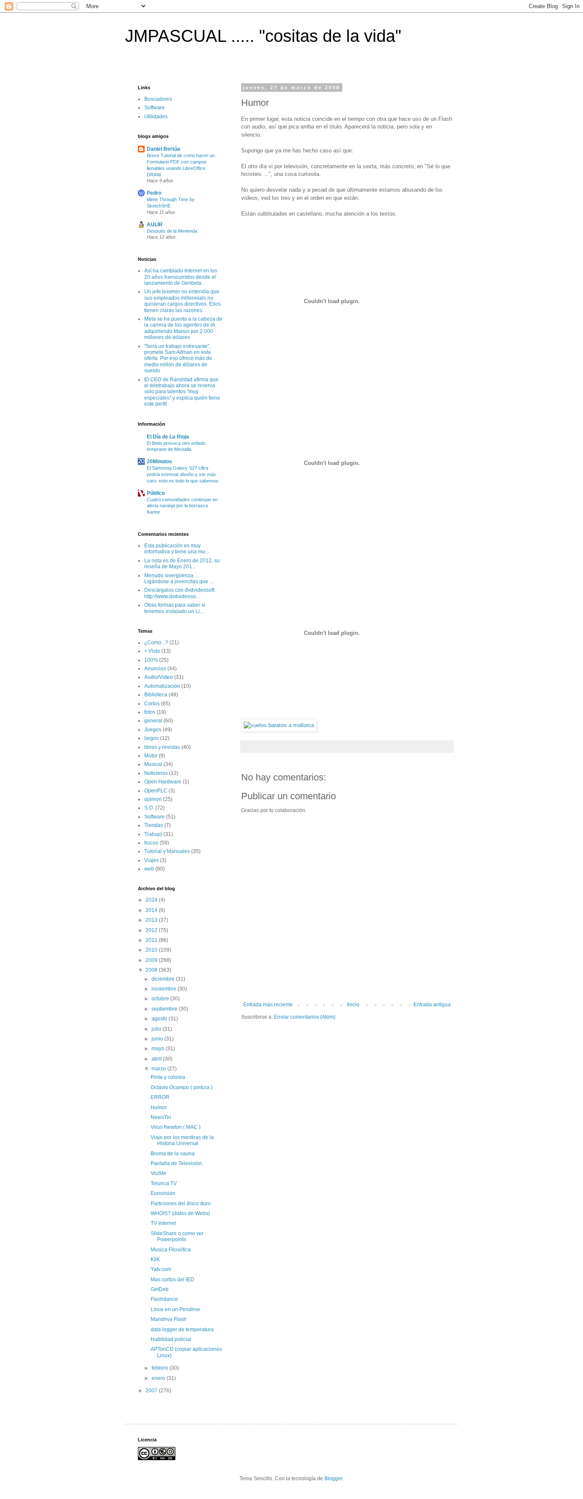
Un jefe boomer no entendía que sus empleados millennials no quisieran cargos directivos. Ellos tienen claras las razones (182, 301)
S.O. (149, 808)
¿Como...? (156, 643)
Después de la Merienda (172, 231)
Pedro (154, 193)
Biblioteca (155, 695)
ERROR (160, 1097)
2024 (152, 900)
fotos (149, 712)
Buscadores (158, 99)
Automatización (162, 686)
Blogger (333, 1478)
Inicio (353, 1005)
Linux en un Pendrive (175, 1309)
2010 (152, 950)
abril (157, 1059)
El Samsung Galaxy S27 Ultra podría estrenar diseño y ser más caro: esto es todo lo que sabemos (183, 474)
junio (158, 1039)
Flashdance (164, 1299)
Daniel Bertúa (163, 149)
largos (151, 738)
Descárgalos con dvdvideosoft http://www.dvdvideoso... (179, 593)
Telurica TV (164, 1183)
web (149, 869)
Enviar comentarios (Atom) (304, 1017)
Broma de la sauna (173, 1154)
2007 (152, 1391)
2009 (152, 960)
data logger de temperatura (182, 1329)
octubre (161, 999)
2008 (152, 970)
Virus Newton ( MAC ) (176, 1127)
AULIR (155, 225)
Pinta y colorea (168, 1077)
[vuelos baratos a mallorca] (279, 725)
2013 (152, 920)
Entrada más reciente (268, 1005)
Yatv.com (161, 1269)
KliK (155, 1259)
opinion (153, 799)
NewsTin (161, 1117)
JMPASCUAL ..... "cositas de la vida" (263, 35)
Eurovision (163, 1193)
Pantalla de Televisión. (177, 1163)
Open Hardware (162, 782)
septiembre (165, 1009)
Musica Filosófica (171, 1250)
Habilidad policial (171, 1339)
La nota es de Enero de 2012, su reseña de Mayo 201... (182, 564)
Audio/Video (158, 677)
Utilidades (156, 117)
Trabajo (153, 834)
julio (157, 1029)
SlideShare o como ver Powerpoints (177, 1236)
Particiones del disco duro (181, 1204)
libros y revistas (162, 747)
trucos (151, 843)
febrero (160, 1368)
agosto (160, 1019)
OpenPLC (155, 791)
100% (151, 660)
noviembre (165, 989)
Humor (158, 1107)
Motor (150, 756)
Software (154, 108)
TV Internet (163, 1223)
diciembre (164, 979)
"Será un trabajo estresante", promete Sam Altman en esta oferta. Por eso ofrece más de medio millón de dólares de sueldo (178, 358)
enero (159, 1378)
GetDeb (160, 1289)
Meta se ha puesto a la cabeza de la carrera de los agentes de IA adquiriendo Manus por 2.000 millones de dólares (183, 328)
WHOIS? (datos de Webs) (180, 1213)
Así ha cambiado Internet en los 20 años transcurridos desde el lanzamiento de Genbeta (180, 277)
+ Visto (152, 651)
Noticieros (156, 773)
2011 (152, 940)
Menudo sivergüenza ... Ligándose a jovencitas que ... (178, 578)
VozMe (158, 1173)
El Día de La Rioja (168, 437)
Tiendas (153, 825)
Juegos (152, 730)
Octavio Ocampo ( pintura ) (182, 1087)
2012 (152, 930)
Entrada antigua (432, 1005)
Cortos (152, 704)
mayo (159, 1049)
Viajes (151, 860)
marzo (159, 1069)
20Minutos (159, 462)
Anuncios (155, 669)
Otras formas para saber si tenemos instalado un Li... (174, 608)
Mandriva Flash (169, 1319)
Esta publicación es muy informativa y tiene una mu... (176, 549)
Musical (153, 764)
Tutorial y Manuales (167, 851)
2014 (152, 910)
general (153, 721)
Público (156, 493)
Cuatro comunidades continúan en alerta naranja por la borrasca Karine (182, 506)
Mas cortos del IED (172, 1280)
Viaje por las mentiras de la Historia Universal (182, 1140)
